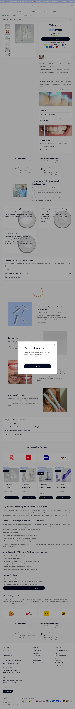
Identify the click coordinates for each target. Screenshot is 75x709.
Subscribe (37, 366)
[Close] (54, 344)
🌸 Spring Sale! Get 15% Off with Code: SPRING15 (19, 1)
